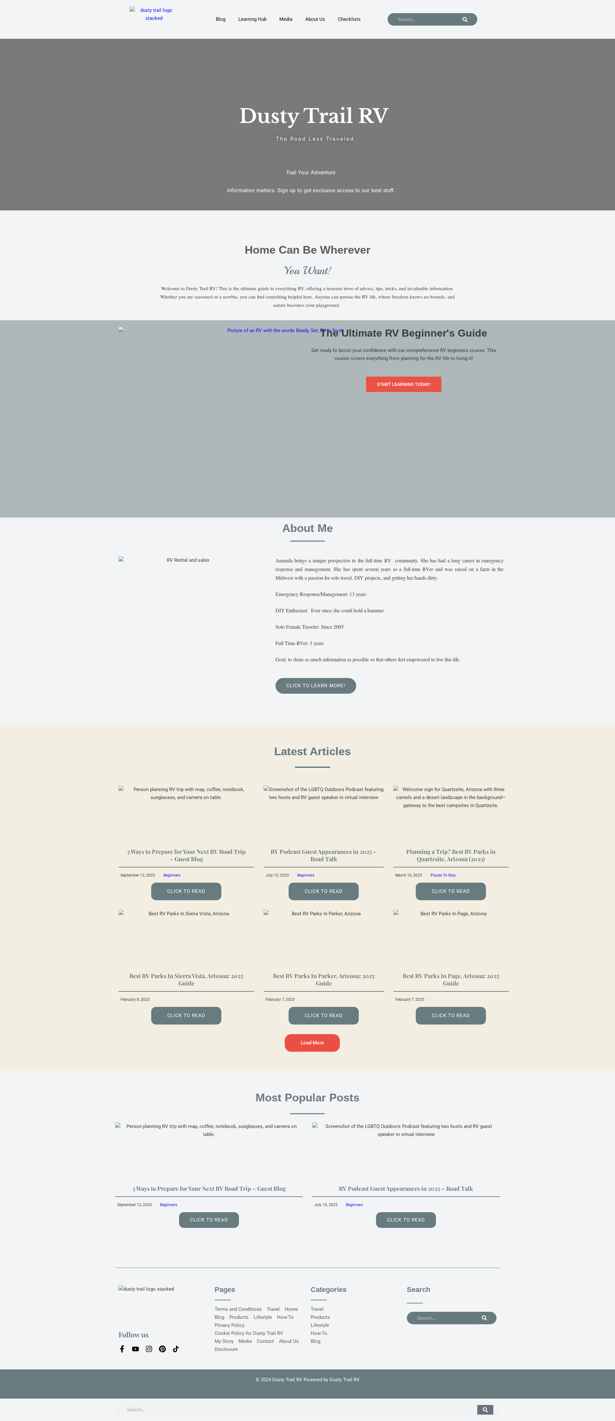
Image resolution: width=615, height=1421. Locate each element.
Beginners (171, 875)
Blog (221, 19)
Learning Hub (252, 19)
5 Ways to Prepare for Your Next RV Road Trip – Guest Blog (186, 855)
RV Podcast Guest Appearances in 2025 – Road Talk (324, 855)
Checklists (349, 19)
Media (285, 19)
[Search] (465, 19)
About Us (315, 19)
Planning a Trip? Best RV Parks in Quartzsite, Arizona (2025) (451, 855)
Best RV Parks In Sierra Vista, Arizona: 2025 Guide (186, 979)
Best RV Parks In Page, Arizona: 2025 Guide (451, 979)
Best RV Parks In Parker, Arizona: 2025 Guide (323, 979)
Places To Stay (443, 875)
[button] (312, 1043)
